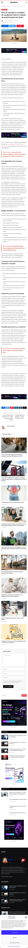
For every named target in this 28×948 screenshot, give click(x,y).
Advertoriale (4, 9)
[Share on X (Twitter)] (12, 26)
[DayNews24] (14, 2)
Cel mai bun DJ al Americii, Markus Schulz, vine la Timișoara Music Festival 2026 (17, 756)
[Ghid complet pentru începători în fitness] (4, 814)
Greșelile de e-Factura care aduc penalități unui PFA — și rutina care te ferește (13, 642)
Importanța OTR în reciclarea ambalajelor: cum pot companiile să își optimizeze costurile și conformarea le (14, 548)
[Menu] (2, 2)
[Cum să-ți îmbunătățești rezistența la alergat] (4, 801)
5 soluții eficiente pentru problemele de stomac (12, 502)
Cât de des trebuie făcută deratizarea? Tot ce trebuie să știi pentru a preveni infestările (7, 418)
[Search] (26, 2)
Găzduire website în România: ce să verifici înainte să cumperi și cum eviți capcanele (17, 793)
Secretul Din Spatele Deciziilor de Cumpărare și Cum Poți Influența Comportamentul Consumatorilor (13, 524)
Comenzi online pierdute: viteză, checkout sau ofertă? (17, 743)
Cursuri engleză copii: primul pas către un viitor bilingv (12, 618)
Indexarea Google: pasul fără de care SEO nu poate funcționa (18, 736)
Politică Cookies (11, 946)
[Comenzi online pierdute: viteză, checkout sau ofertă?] (4, 744)
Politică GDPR (17, 946)
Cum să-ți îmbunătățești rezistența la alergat (18, 799)
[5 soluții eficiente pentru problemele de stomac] (14, 493)
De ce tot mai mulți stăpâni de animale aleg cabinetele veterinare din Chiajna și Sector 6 (11, 455)
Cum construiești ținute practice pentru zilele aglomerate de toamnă (12, 572)
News (7, 6)
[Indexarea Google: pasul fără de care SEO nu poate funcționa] (4, 737)
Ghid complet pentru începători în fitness (17, 813)
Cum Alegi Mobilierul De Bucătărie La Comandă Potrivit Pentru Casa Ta (19, 417)
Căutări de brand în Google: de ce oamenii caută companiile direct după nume (17, 749)
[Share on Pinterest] (20, 26)
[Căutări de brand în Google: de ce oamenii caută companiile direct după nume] (4, 750)
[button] (26, 917)
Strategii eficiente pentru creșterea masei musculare (17, 807)
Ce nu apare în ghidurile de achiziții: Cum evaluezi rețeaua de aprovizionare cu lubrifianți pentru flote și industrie (14, 479)
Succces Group (8, 20)
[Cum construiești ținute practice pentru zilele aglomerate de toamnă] (14, 562)
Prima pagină (3, 6)
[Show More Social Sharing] (25, 26)
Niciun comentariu (5, 22)
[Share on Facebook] (5, 26)
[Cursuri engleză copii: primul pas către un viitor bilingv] (14, 608)
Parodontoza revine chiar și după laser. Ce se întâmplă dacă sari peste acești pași (12, 595)
